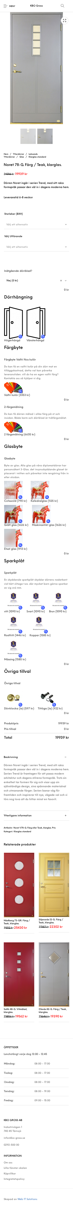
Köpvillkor (10, 1174)
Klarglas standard (37, 157)
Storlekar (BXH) (13, 214)
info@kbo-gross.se (14, 1138)
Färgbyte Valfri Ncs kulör (20, 359)
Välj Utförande (13, 236)
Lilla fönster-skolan (15, 1168)
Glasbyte (9, 458)
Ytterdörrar (18, 154)
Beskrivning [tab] (11, 757)
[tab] (36, 781)
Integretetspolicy (14, 1179)
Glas (21, 157)
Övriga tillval (12, 683)
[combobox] (36, 224)
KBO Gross (36, 6)
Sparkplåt (10, 573)
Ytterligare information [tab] (18, 815)
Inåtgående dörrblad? (18, 271)
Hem (6, 154)
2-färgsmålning (13, 407)
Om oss (8, 1162)
